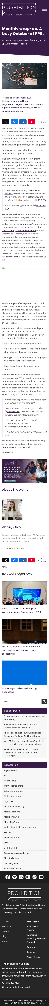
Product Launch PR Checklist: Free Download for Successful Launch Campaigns (21, 752)
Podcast (8, 832)
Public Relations (12, 837)
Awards (6, 941)
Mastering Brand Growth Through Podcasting (20, 690)
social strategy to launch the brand (19, 230)
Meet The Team (12, 822)
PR (19, 908)
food (36, 378)
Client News (10, 780)
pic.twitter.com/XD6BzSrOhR (33, 200)
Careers (31, 947)
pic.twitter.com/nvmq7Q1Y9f (17, 426)
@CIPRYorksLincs (33, 190)
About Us (6, 926)
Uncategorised (11, 863)
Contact (6, 921)
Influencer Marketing (14, 806)
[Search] (44, 701)
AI (5, 775)
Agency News (21, 101)
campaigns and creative (13, 447)
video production (25, 912)
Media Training (11, 816)
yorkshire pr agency (20, 107)
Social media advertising (16, 853)
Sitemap (40, 1003)
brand (25, 224)
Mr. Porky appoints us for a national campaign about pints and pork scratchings (21, 650)
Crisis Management (14, 791)
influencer (22, 352)
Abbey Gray (11, 527)
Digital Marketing (12, 796)
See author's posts (15, 548)
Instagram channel (11, 256)
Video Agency (34, 921)
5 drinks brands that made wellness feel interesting (24, 718)
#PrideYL (8, 193)
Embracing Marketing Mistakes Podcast (36, 938)
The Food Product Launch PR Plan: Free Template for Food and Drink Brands (23, 734)
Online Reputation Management (20, 827)
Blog (4, 936)
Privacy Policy (33, 956)
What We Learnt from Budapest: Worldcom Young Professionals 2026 (21, 610)
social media (27, 908)
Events (5, 931)
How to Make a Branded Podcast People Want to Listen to (21, 726)
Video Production (13, 868)
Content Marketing (13, 785)
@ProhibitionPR (12, 411)
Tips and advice (12, 858)
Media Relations (12, 811)
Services (31, 951)
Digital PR (8, 801)
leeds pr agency (16, 104)
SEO (6, 842)
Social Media (10, 847)
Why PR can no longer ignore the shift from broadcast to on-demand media (23, 743)
